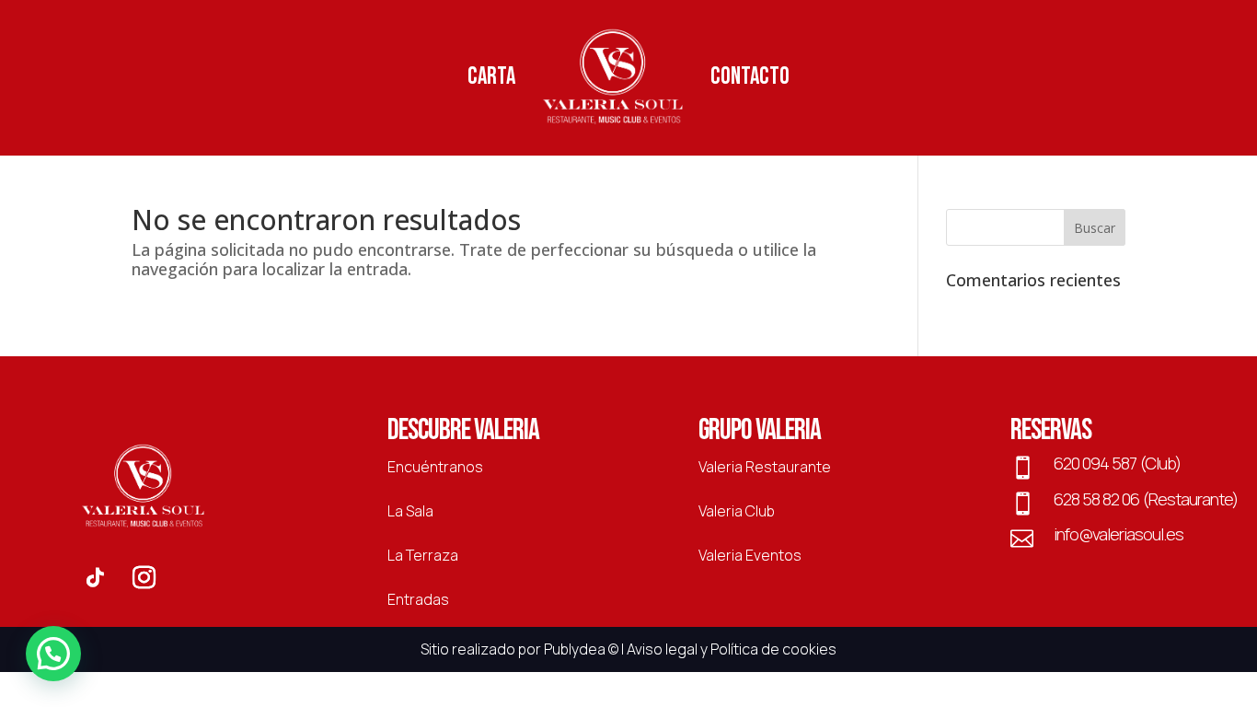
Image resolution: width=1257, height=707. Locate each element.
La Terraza (422, 555)
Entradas (418, 599)
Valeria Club (736, 511)
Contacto (750, 77)
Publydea (574, 649)
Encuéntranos (435, 467)
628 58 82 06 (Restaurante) (1146, 499)
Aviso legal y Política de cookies (731, 649)
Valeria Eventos (749, 555)
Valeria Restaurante (764, 467)
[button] (53, 653)
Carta (491, 77)
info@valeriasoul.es (1118, 534)
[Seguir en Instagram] (144, 578)
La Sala (410, 511)
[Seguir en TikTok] (94, 578)
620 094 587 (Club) (1117, 463)
